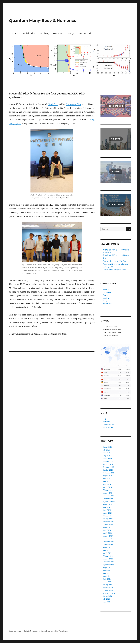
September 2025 (109, 473)
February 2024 (108, 516)
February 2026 (108, 461)
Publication (29, 33)
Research (14, 33)
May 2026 (106, 456)
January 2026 (108, 464)
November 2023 (109, 522)
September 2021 (109, 565)
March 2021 (107, 582)
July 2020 (106, 599)
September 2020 (109, 593)
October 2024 (108, 499)
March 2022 (107, 553)
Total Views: (107, 335)
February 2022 (108, 556)
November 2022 (109, 542)
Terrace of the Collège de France (114, 270)
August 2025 (107, 476)
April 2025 (107, 484)
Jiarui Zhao (53, 104)
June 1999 (106, 602)
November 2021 (109, 562)
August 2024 (107, 504)
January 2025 (108, 493)
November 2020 (109, 587)
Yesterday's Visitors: (110, 330)
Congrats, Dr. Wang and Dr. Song (115, 261)
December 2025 (108, 467)
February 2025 (108, 490)
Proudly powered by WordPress (54, 631)
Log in (105, 419)
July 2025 (106, 479)
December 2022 (108, 539)
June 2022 (106, 550)
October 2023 (108, 524)
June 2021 (106, 573)
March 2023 (107, 533)
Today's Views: (108, 327)
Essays (71, 33)
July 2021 (106, 570)
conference (116, 106)
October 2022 (108, 544)
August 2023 (107, 527)
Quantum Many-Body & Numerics (42, 20)
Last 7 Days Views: (110, 332)
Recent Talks (86, 33)
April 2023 (107, 530)
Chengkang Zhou (73, 104)
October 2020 (108, 590)
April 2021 (107, 579)
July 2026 (106, 450)
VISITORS (115, 139)
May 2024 (106, 507)
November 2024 (109, 496)
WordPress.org (108, 427)
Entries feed (107, 422)
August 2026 (107, 447)
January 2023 (108, 536)
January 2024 (108, 519)
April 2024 (107, 510)
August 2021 (107, 567)
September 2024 (109, 501)
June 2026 (106, 453)
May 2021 (106, 576)
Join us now (116, 205)
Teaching (44, 33)
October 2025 (108, 470)
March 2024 (107, 513)
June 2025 (106, 481)
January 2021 (108, 585)
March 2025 (107, 487)
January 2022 (108, 559)
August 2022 (107, 547)
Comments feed (108, 424)
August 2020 (107, 596)
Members (58, 33)
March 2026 (107, 458)
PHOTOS (115, 172)
